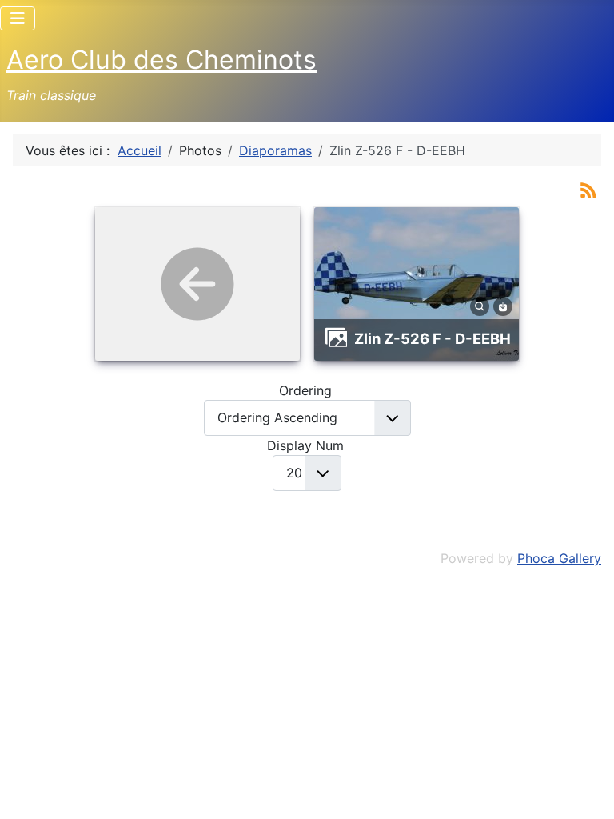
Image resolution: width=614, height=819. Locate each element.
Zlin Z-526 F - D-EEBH (432, 338)
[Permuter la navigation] (17, 18)
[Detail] (479, 305)
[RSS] (588, 189)
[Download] (502, 305)
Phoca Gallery (559, 558)
